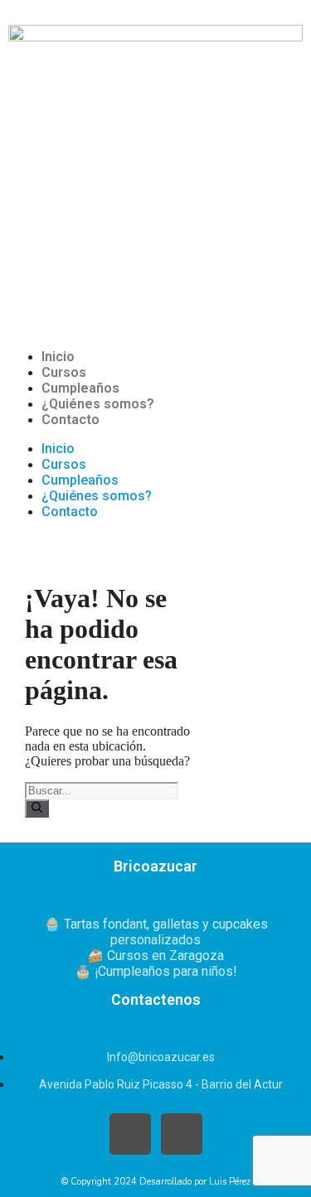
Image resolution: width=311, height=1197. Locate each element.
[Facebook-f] (130, 1134)
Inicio (58, 356)
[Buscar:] (101, 790)
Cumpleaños (80, 388)
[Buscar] (37, 808)
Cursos (63, 372)
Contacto (70, 419)
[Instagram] (181, 1134)
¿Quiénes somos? (97, 404)
